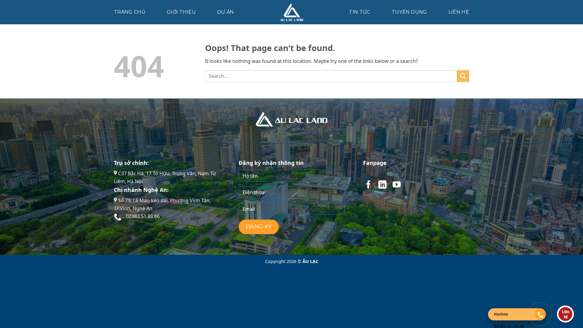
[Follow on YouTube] (397, 185)
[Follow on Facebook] (368, 185)
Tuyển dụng (409, 12)
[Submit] (463, 76)
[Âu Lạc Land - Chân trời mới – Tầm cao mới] (291, 12)
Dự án (225, 12)
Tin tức (359, 12)
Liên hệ (458, 12)
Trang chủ (129, 12)
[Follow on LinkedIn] (382, 185)
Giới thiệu (181, 12)
